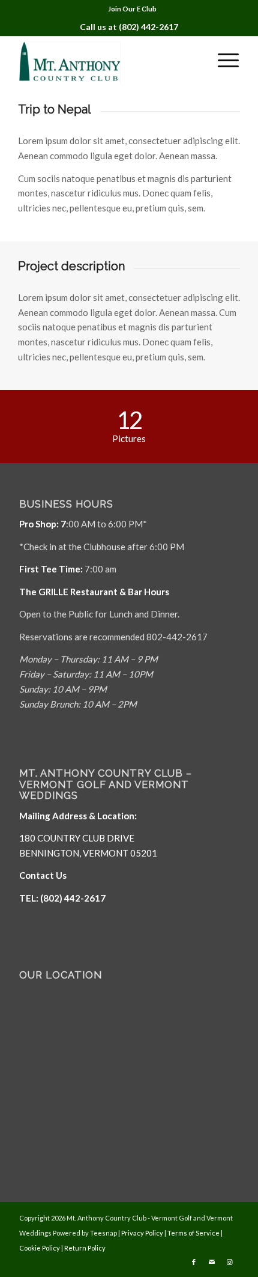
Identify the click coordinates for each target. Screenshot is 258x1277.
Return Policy (85, 1248)
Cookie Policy (39, 1248)
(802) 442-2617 (148, 27)
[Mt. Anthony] (106, 60)
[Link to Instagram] (230, 1262)
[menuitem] (132, 9)
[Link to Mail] (212, 1262)
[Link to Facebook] (194, 1262)
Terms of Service (193, 1233)
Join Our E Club (132, 9)
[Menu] (222, 60)
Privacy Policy (142, 1233)
